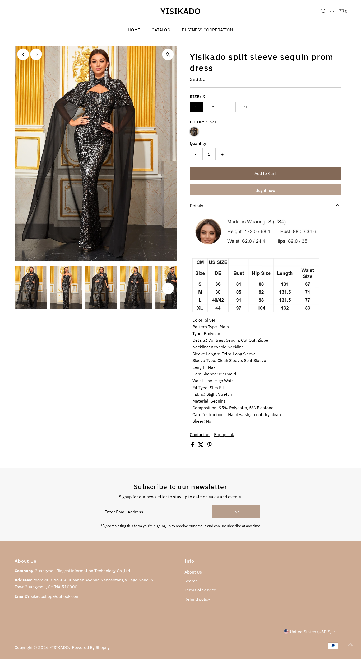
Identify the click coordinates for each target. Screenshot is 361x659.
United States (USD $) (311, 631)
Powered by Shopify (91, 647)
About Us (193, 572)
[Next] (36, 54)
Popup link (224, 434)
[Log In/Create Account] (332, 11)
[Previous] (23, 54)
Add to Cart (265, 173)
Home (134, 29)
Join (236, 512)
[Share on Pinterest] (209, 445)
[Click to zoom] (168, 54)
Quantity (198, 143)
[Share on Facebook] (193, 445)
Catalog (161, 29)
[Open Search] (323, 11)
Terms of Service (200, 590)
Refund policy (197, 599)
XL (245, 106)
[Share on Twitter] (201, 445)
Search (191, 581)
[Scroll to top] (350, 644)
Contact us (200, 434)
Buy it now (265, 190)
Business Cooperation (207, 29)
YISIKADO (180, 11)
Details (196, 205)
